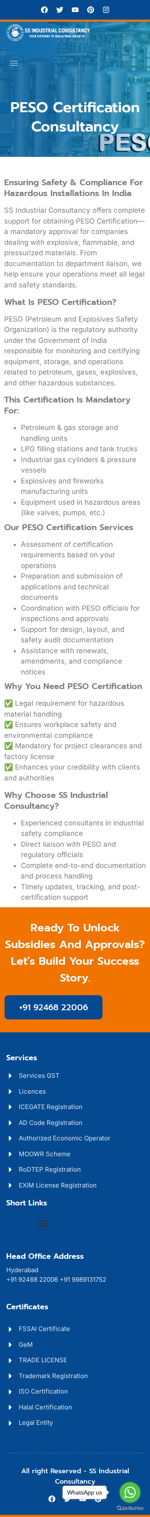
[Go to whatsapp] (130, 1492)
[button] (43, 1223)
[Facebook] (44, 9)
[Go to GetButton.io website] (130, 1508)
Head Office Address (45, 1256)
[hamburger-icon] (14, 63)
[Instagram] (106, 9)
